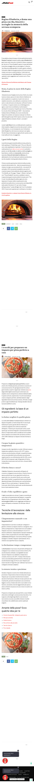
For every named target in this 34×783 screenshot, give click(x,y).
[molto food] (7, 3)
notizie (17, 223)
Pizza (21, 223)
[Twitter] (12, 228)
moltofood (8, 223)
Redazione (7, 30)
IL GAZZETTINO (22, 772)
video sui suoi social (17, 149)
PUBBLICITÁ (26, 774)
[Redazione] (3, 31)
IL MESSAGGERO (19, 771)
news (13, 223)
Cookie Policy (21, 779)
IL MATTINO (27, 771)
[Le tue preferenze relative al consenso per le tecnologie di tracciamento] (31, 780)
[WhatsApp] (16, 228)
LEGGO (20, 774)
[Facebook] (8, 228)
